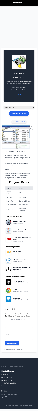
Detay (19, 94)
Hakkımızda (5, 375)
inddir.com (18, 3)
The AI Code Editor (19, 281)
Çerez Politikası (6, 377)
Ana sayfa (16, 122)
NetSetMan (17, 251)
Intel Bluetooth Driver (20, 260)
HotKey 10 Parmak (19, 221)
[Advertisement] (19, 25)
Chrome (15, 290)
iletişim (3, 386)
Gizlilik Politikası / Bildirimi (10, 383)
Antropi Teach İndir (19, 230)
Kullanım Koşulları (7, 380)
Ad (6, 329)
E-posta (7, 335)
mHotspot (16, 298)
